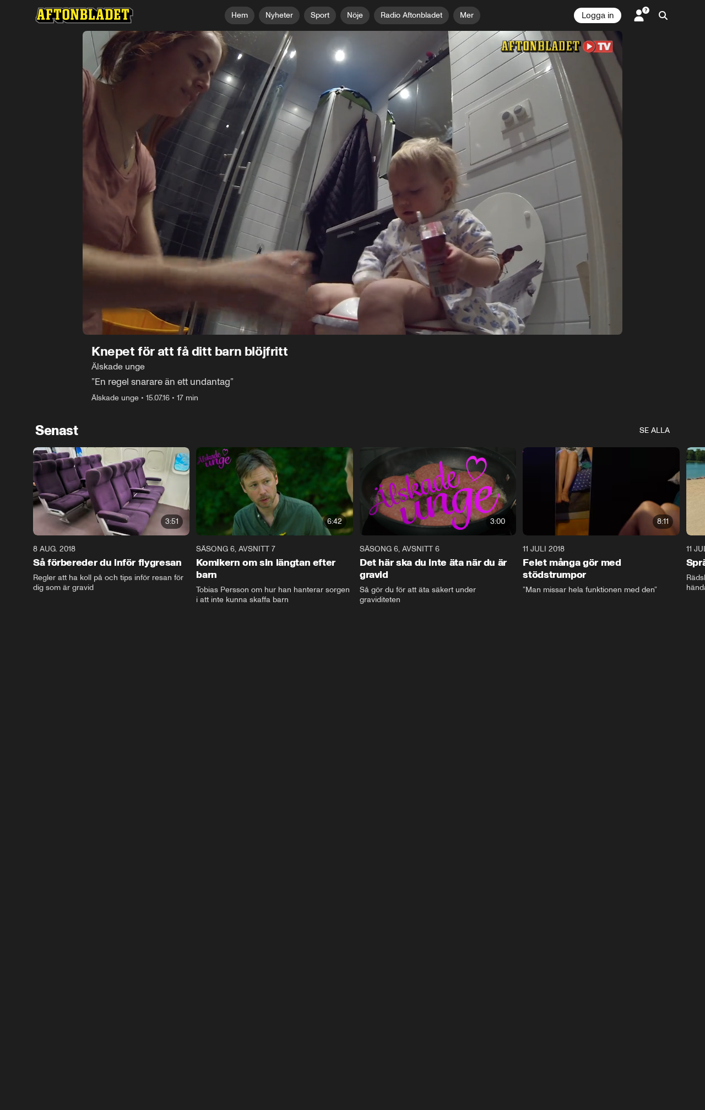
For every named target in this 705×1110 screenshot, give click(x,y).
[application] (352, 183)
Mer (467, 15)
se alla (654, 430)
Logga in (598, 15)
